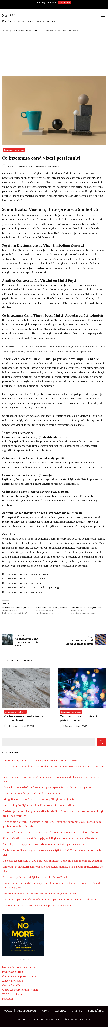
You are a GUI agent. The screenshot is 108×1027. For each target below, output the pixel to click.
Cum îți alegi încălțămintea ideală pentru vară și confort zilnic (39, 805)
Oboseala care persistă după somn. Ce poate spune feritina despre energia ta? (47, 787)
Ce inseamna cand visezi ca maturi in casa (26, 574)
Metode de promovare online (18, 967)
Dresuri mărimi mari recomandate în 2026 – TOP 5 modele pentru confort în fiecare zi (52, 832)
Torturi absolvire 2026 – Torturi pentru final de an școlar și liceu (39, 893)
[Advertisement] (54, 54)
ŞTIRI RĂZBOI (96, 1010)
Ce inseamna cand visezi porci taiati (23, 592)
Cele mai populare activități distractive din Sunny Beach (35, 877)
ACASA (8, 1010)
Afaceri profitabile (12, 980)
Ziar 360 (8, 15)
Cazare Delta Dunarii (14, 985)
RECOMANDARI (26, 1010)
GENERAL (60, 1010)
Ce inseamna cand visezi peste (15, 607)
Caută (101, 742)
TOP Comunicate (12, 994)
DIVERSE (77, 1010)
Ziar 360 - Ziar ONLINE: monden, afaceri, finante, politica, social (54, 1019)
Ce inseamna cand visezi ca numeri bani (25, 718)
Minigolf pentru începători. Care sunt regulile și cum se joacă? (38, 799)
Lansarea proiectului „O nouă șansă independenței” (32, 793)
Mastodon (8, 998)
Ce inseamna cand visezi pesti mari (86, 607)
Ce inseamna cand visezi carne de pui (23, 578)
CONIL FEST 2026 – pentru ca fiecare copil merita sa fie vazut (38, 905)
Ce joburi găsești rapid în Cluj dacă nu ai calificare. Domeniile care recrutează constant (52, 860)
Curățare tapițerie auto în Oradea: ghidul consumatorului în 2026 (40, 760)
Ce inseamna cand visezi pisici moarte (78, 718)
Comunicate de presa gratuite (19, 976)
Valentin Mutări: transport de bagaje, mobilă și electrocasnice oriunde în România (50, 838)
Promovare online (12, 971)
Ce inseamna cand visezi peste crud (51, 607)
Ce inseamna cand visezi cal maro (21, 583)
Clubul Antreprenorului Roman (20, 989)
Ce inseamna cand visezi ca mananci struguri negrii (31, 587)
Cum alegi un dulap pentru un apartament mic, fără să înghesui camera (43, 844)
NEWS (45, 1010)
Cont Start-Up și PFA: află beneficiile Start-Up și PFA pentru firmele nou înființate (49, 899)
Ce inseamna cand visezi (14, 150)
